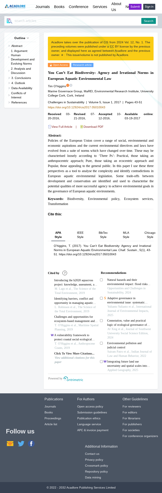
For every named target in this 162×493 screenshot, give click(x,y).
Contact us (92, 453)
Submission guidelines (92, 412)
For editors (130, 412)
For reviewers (132, 406)
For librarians (131, 418)
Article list (51, 424)
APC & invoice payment (92, 430)
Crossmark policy (96, 465)
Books (49, 412)
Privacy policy (94, 459)
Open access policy (90, 406)
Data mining (93, 477)
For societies (131, 430)
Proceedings (53, 418)
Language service (89, 424)
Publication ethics (88, 418)
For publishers (132, 424)
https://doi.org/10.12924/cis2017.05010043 (76, 107)
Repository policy (96, 471)
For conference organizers (140, 436)
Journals (50, 406)
